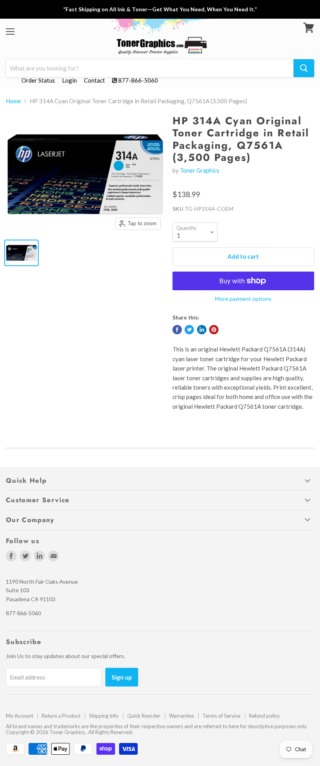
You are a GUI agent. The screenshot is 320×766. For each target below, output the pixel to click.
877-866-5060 (138, 80)
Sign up (122, 677)
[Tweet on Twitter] (189, 329)
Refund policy (264, 716)
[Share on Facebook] (177, 329)
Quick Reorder (143, 716)
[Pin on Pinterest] (214, 329)
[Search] (303, 68)
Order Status (38, 80)
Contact (94, 80)
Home (13, 101)
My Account (19, 716)
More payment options (243, 299)
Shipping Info (104, 716)
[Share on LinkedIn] (201, 329)
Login (69, 80)
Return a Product (61, 716)
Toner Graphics (199, 170)
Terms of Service (221, 716)
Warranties (181, 716)
